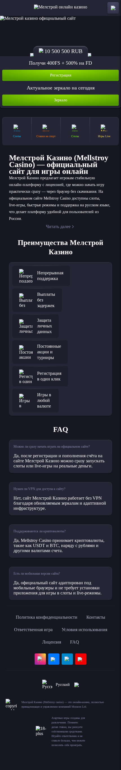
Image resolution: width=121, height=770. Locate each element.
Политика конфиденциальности (46, 617)
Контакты (95, 617)
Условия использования (84, 629)
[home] (60, 8)
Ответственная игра (33, 629)
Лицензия (51, 642)
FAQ (74, 642)
